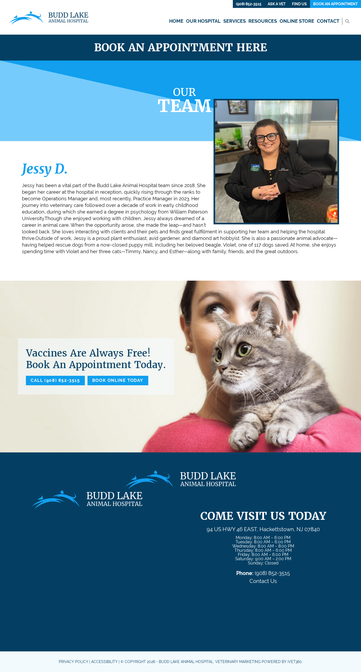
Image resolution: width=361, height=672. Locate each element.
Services (234, 21)
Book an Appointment (335, 4)
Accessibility (104, 662)
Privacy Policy (73, 662)
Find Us (299, 4)
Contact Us (263, 581)
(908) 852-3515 (248, 4)
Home (176, 21)
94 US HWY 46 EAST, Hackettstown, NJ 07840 (263, 529)
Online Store (297, 21)
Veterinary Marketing (238, 662)
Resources (262, 21)
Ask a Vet (277, 4)
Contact (328, 21)
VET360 (295, 662)
